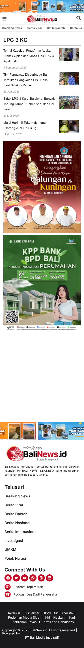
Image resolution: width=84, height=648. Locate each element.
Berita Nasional (17, 523)
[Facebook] (8, 577)
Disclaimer (31, 613)
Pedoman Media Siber (24, 617)
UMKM (10, 549)
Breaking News (12, 28)
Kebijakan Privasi (25, 622)
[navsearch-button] (78, 19)
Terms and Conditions (58, 622)
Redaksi (14, 613)
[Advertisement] (42, 377)
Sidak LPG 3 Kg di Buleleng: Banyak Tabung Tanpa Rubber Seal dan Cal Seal (29, 104)
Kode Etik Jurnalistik (58, 613)
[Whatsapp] (33, 577)
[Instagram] (41, 577)
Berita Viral (34, 28)
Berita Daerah (56, 28)
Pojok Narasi (15, 558)
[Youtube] (24, 577)
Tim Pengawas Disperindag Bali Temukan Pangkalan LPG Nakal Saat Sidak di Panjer (25, 80)
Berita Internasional (20, 531)
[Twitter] (16, 577)
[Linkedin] (49, 577)
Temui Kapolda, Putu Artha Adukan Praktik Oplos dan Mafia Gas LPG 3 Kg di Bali (28, 56)
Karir (72, 617)
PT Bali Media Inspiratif (42, 637)
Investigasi (13, 540)
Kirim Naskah (55, 617)
